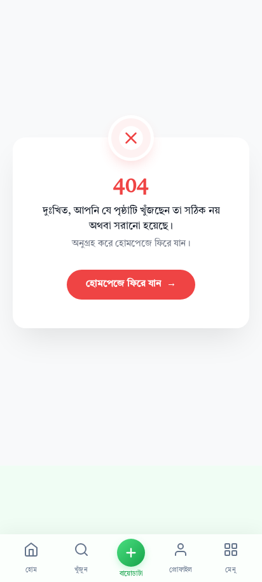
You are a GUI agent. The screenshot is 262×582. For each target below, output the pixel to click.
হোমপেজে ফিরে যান (131, 284)
